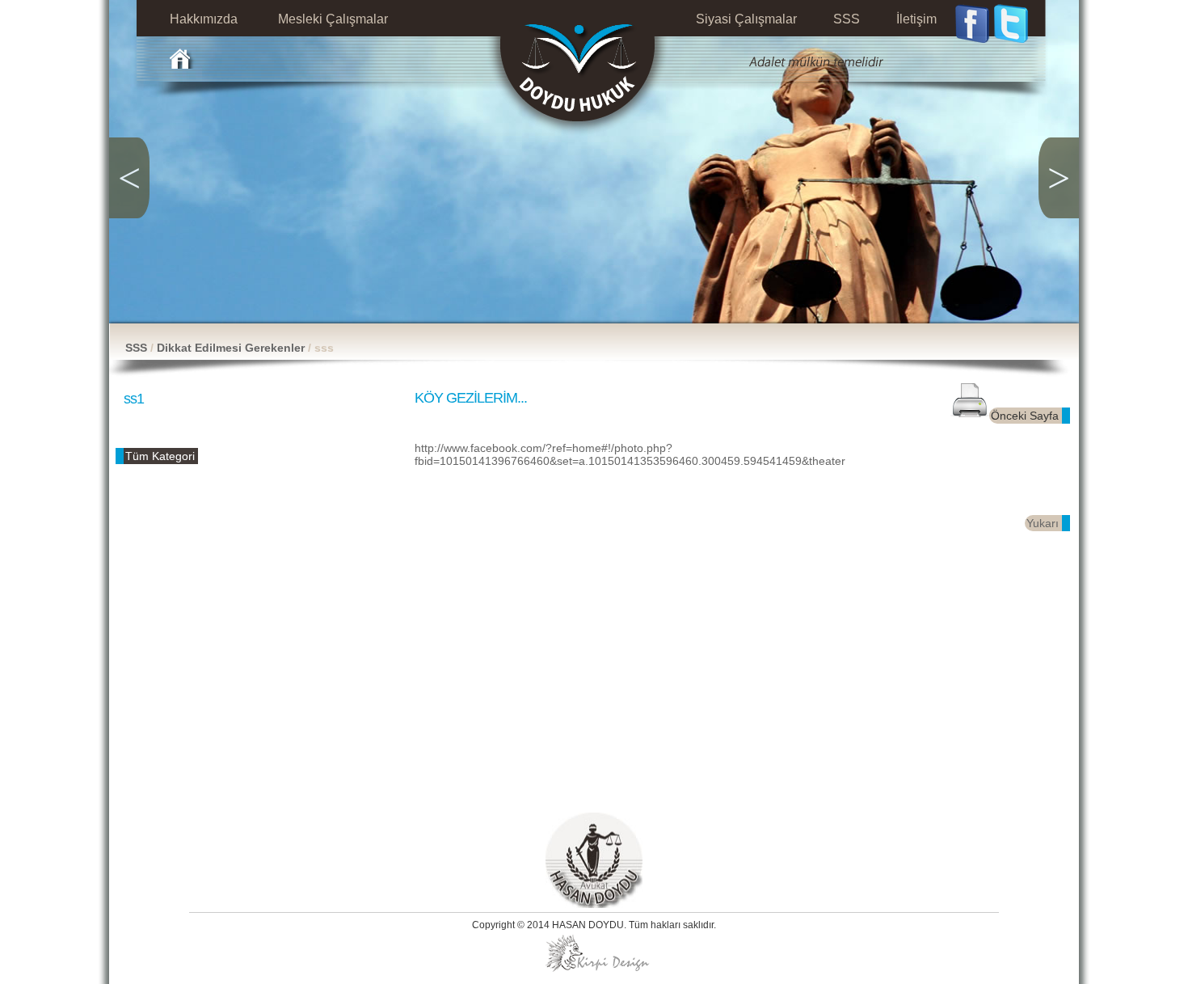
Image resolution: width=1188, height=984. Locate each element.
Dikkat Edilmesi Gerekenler (232, 347)
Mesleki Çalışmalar (333, 19)
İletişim (916, 19)
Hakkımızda (204, 19)
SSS (136, 347)
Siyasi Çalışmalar (746, 19)
